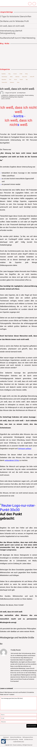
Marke (11, 76)
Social (15, 79)
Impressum (6, 737)
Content (15, 73)
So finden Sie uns (28, 739)
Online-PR (32, 76)
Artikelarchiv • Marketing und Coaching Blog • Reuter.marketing (17, 95)
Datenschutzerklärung (15, 737)
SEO (10, 79)
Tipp (27, 79)
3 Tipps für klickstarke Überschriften (15, 16)
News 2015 (24, 76)
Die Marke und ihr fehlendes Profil (14, 21)
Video (18, 82)
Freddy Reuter (22, 92)
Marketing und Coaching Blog (10, 739)
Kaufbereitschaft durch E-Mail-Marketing (17, 38)
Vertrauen (12, 82)
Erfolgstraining (4, 97)
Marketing (11, 97)
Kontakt (21, 739)
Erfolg (26, 73)
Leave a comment (5, 98)
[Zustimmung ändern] (3, 741)
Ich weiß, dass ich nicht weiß (12, 26)
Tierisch (21, 79)
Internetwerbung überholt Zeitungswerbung (11, 32)
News (15, 97)
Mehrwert (17, 76)
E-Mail (21, 73)
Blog (9, 73)
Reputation (20, 97)
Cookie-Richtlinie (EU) (18, 741)
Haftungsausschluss (27, 737)
